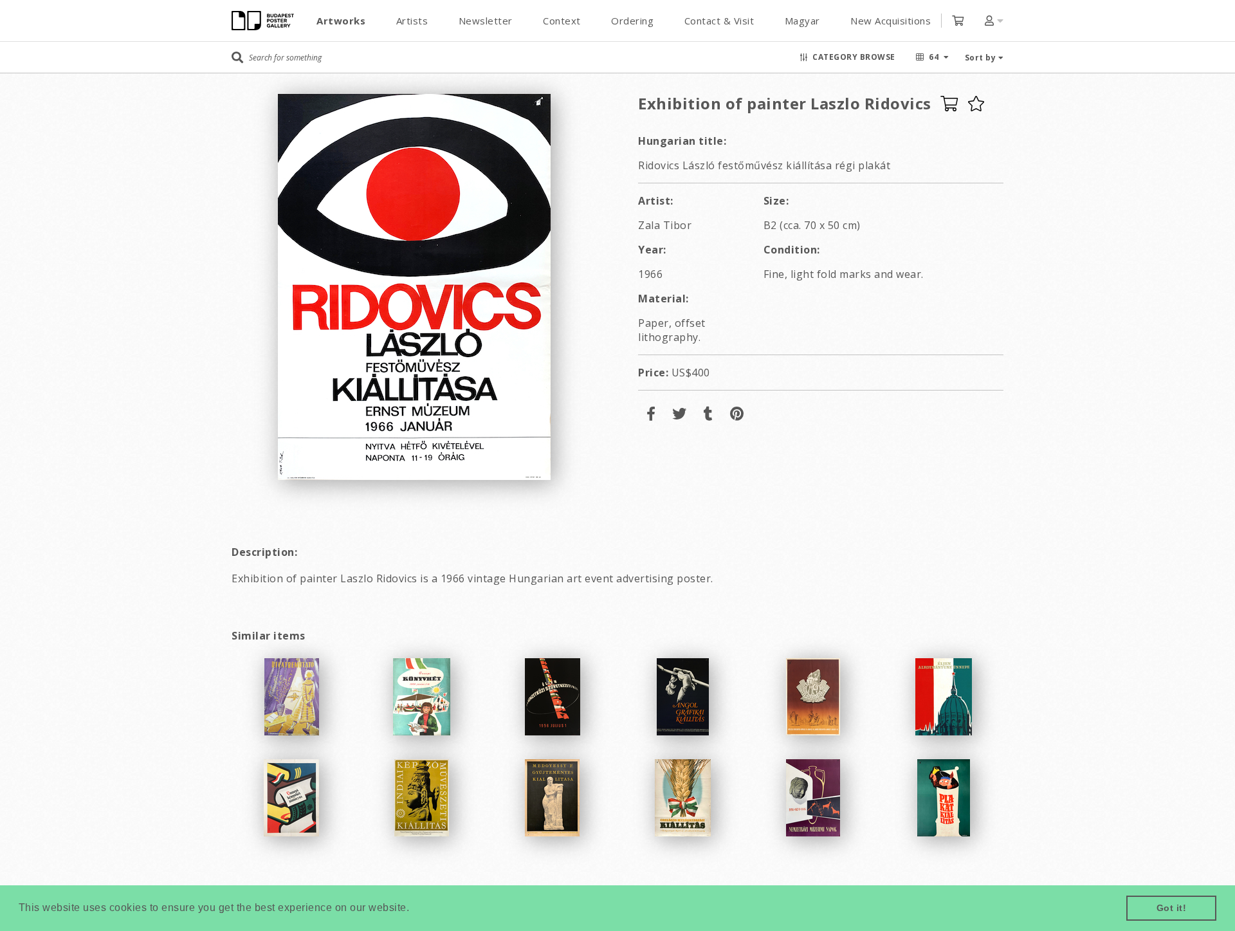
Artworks (340, 20)
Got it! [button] (1172, 908)
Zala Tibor (664, 225)
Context (562, 20)
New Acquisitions (890, 20)
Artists (412, 20)
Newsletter (486, 20)
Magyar (802, 20)
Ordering (632, 20)
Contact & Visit (719, 20)
